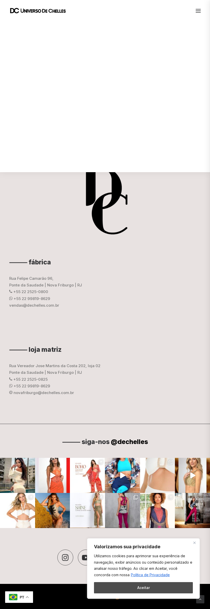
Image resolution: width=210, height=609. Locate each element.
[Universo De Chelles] (40, 11)
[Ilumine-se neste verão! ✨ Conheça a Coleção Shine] (17, 475)
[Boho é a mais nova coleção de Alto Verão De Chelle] (52, 475)
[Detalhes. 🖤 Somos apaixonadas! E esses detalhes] (122, 510)
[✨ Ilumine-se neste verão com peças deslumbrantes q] (87, 510)
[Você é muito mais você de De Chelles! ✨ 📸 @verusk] (52, 510)
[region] (143, 568)
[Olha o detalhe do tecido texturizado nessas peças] (157, 475)
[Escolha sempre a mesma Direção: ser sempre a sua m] (192, 510)
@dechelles (129, 442)
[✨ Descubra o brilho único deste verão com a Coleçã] (192, 475)
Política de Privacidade (150, 575)
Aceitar (143, 587)
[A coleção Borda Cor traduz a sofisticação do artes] (157, 510)
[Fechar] (194, 543)
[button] (65, 557)
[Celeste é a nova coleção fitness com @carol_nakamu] (122, 475)
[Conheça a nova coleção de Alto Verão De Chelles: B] (87, 475)
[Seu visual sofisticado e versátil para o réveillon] (17, 510)
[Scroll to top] (200, 598)
